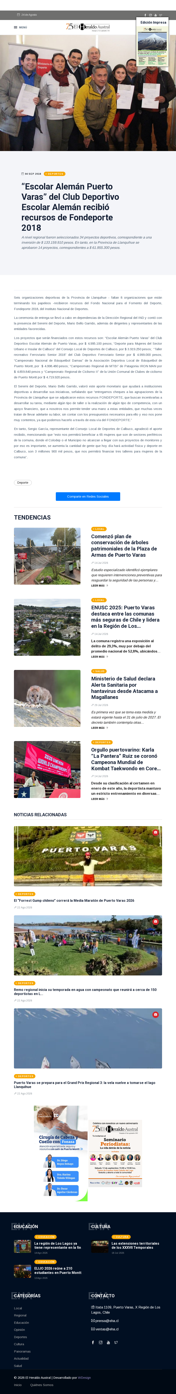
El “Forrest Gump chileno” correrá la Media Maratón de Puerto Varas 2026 (74, 901)
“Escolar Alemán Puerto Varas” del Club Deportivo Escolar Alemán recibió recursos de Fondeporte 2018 (70, 207)
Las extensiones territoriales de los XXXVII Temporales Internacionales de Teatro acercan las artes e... (135, 1249)
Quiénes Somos (41, 1385)
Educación (21, 1322)
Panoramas (22, 1351)
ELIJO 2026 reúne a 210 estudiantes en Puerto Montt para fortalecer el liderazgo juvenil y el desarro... (57, 1274)
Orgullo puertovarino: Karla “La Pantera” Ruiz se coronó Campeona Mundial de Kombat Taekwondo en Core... (126, 759)
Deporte (22, 482)
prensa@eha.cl (106, 1321)
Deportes (20, 1337)
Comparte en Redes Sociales (88, 496)
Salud (18, 1366)
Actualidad (21, 1358)
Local (18, 1308)
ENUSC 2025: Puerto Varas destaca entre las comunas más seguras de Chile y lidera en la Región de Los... (125, 617)
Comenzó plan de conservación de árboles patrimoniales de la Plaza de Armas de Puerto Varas (124, 545)
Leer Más (98, 585)
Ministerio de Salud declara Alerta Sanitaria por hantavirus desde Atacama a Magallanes (124, 688)
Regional (20, 1315)
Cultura (19, 1344)
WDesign (84, 1377)
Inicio (18, 1385)
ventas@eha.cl (106, 1329)
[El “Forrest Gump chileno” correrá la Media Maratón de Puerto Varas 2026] (88, 856)
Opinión (19, 1329)
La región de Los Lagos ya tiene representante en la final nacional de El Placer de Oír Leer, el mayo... (59, 1249)
